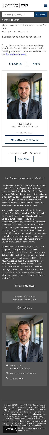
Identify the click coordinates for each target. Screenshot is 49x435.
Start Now (23, 158)
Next (36, 64)
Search (42, 15)
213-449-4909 (26, 132)
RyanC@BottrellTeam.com (23, 373)
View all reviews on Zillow (24, 299)
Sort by (5, 31)
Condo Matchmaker (16, 54)
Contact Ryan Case (26, 139)
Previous (16, 64)
